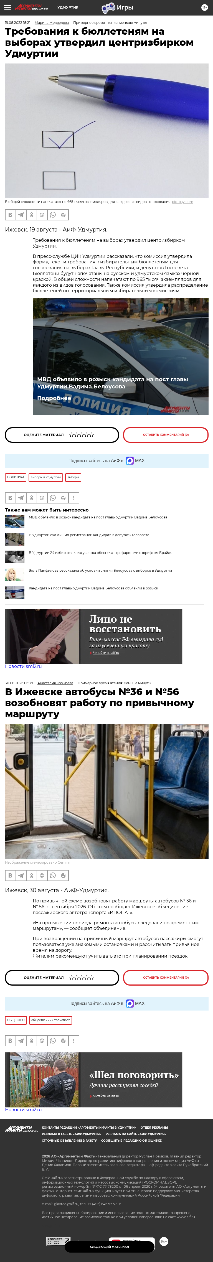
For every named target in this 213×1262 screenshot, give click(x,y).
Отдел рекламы (154, 1127)
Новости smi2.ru (23, 666)
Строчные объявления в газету (69, 1141)
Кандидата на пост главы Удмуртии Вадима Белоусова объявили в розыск (93, 588)
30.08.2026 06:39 (19, 683)
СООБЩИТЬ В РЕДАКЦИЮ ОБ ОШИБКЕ (131, 1141)
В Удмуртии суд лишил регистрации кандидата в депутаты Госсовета (89, 535)
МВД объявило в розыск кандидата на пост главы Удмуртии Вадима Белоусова (112, 383)
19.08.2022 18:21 (17, 23)
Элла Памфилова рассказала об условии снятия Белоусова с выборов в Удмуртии (100, 570)
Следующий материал (109, 1247)
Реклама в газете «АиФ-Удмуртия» (71, 1134)
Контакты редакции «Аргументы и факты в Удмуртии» (89, 1127)
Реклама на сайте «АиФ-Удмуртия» (136, 1134)
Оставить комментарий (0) (166, 435)
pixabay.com (182, 202)
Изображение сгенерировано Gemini (37, 862)
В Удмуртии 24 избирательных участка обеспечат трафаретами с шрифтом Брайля (100, 553)
